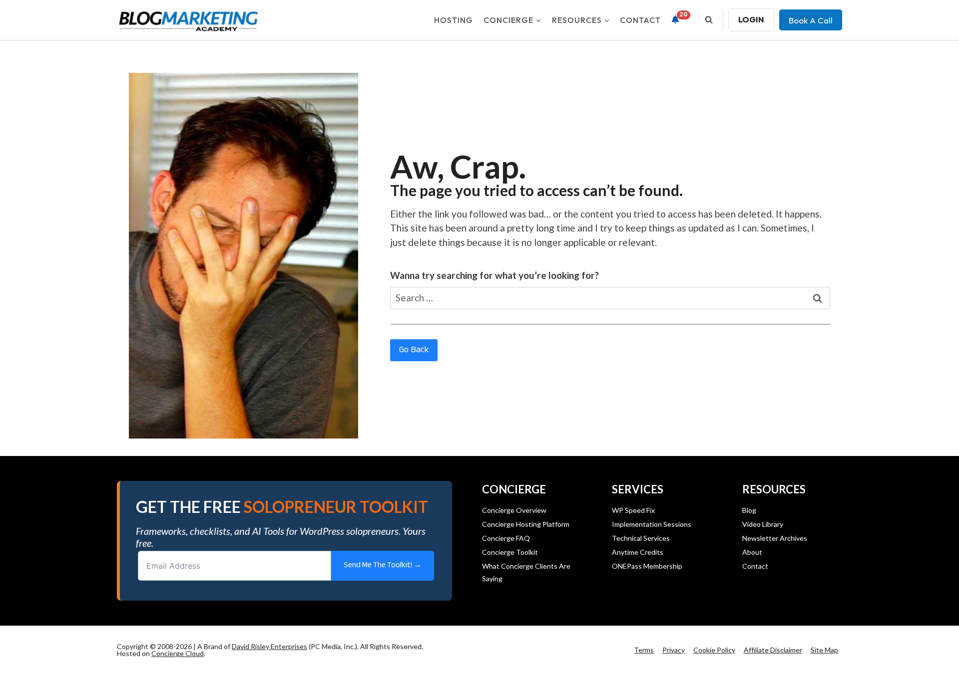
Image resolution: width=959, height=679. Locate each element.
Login (751, 19)
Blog (749, 510)
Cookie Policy (714, 650)
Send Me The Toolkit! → (383, 565)
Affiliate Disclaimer (773, 650)
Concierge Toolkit (510, 552)
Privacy (673, 650)
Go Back (414, 350)
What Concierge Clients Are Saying (526, 572)
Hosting (453, 20)
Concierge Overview (514, 510)
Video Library (762, 524)
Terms (644, 650)
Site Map (824, 650)
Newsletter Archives (774, 538)
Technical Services (641, 538)
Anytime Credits (637, 552)
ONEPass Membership (647, 566)
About (752, 552)
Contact (640, 20)
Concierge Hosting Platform (525, 524)
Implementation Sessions (651, 524)
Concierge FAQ (506, 538)
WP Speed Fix (633, 510)
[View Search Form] (708, 19)
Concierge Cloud (177, 653)
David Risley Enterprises (269, 646)
